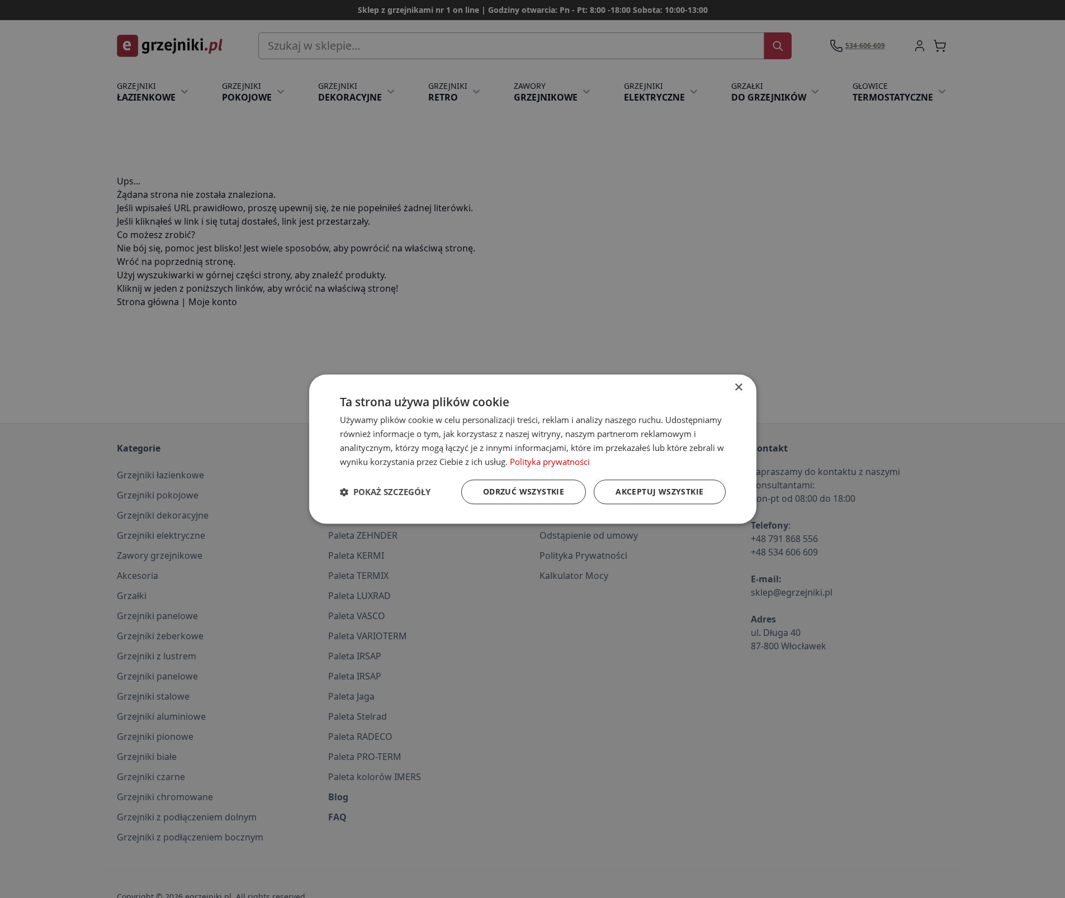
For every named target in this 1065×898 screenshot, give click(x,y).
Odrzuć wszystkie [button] (523, 491)
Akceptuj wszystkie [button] (659, 491)
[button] (385, 492)
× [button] (738, 387)
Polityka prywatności (550, 461)
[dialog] (532, 449)
